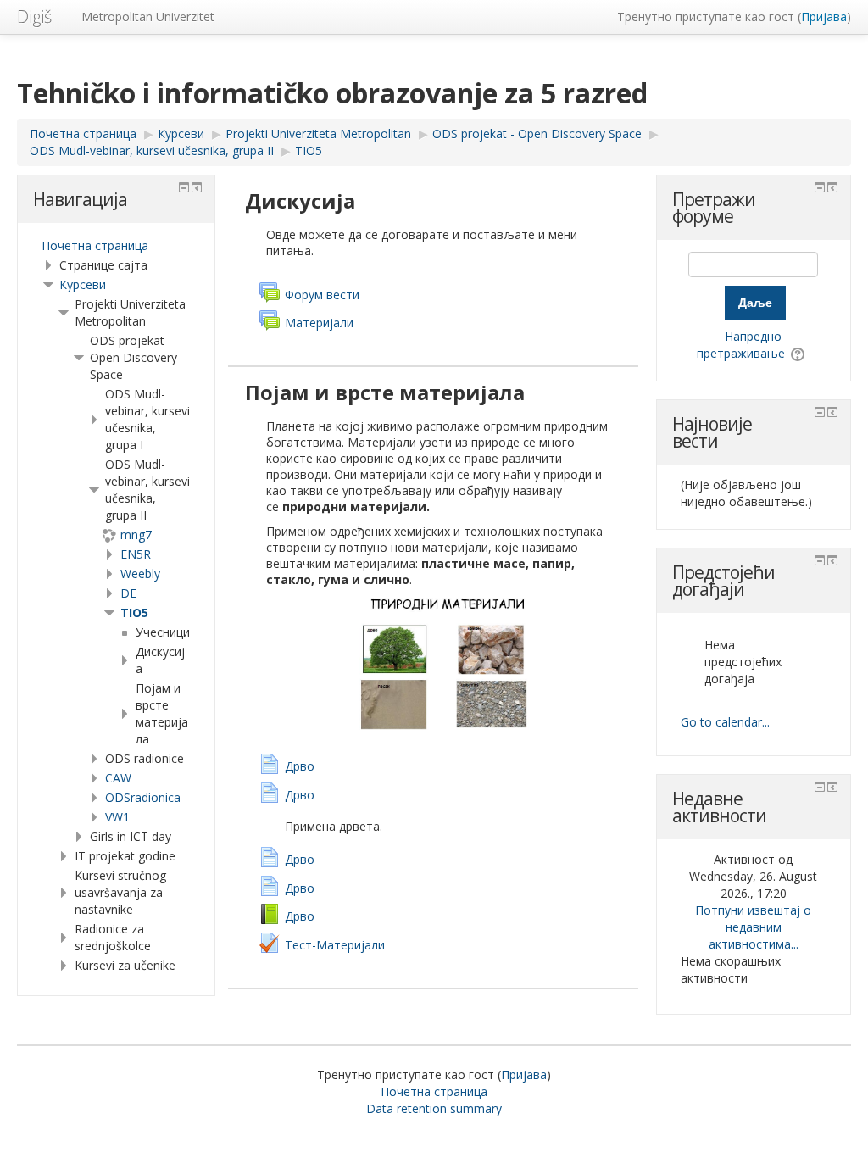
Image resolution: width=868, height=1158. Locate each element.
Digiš (34, 16)
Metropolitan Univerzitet (147, 16)
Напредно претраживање (741, 344)
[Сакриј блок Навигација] (184, 187)
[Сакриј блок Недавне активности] (820, 787)
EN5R (135, 554)
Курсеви (82, 284)
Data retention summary (434, 1108)
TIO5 (134, 612)
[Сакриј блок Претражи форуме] (820, 187)
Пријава (824, 16)
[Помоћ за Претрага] (799, 353)
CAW (118, 778)
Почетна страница (95, 245)
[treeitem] (116, 245)
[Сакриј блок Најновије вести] (820, 412)
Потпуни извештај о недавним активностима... (753, 927)
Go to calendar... (725, 722)
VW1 (117, 817)
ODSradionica (143, 797)
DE (128, 593)
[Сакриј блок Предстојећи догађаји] (820, 560)
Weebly (140, 573)
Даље (755, 302)
